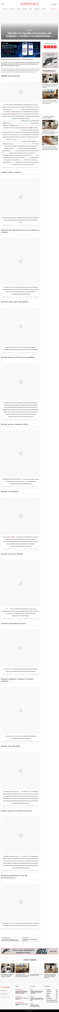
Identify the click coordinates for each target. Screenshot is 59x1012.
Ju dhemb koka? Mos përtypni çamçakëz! (29, 940)
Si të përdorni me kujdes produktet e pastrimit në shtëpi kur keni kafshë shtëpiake (50, 132)
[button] (3, 4)
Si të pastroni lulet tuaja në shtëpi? (21, 1004)
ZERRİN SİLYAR (16, 419)
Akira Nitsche (15, 674)
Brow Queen (15, 167)
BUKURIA (31, 996)
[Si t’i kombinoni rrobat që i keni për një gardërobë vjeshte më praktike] (50, 78)
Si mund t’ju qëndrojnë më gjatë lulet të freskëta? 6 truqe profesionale (21, 992)
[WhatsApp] (55, 46)
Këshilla (31, 989)
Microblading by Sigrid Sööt (18, 741)
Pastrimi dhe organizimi (19, 1002)
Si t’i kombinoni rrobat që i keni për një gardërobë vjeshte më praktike (50, 86)
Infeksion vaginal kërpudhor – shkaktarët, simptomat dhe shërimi (36, 992)
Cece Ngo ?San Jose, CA (18, 297)
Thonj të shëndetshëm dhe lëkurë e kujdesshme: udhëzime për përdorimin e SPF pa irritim (50, 148)
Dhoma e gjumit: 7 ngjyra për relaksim (22, 998)
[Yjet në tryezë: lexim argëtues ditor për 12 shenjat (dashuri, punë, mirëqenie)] (50, 94)
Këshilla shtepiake (18, 989)
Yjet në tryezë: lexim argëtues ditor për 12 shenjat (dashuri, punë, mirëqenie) (49, 102)
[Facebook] (45, 46)
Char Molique (16, 225)
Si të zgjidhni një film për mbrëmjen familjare (48, 117)
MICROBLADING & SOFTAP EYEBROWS (22, 486)
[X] (48, 46)
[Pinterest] (51, 46)
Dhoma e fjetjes (18, 996)
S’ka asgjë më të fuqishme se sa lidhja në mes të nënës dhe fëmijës (10, 940)
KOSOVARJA (29, 30)
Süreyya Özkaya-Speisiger (18, 806)
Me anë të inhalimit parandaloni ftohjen (35, 1005)
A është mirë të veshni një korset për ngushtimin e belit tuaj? (37, 999)
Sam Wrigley (15, 618)
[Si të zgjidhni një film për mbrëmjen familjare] (50, 110)
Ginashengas (16, 928)
